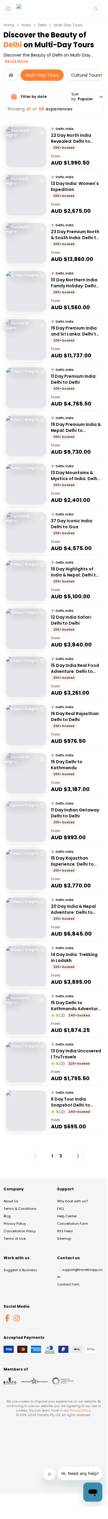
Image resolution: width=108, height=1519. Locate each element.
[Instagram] (16, 1318)
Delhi (42, 25)
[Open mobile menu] (8, 9)
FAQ (60, 1208)
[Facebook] (7, 1318)
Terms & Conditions (20, 1208)
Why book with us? (72, 1201)
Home (9, 25)
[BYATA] (10, 1381)
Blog (7, 1216)
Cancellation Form (72, 1223)
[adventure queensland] (34, 1381)
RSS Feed (65, 1231)
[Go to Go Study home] (30, 9)
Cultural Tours (85, 75)
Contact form (68, 1284)
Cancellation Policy (20, 1231)
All (11, 75)
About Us (11, 1201)
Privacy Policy (15, 1223)
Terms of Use (15, 1238)
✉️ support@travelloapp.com (79, 1273)
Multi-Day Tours (68, 25)
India (26, 25)
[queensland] (63, 1381)
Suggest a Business (20, 1270)
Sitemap (64, 1238)
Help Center (67, 1216)
